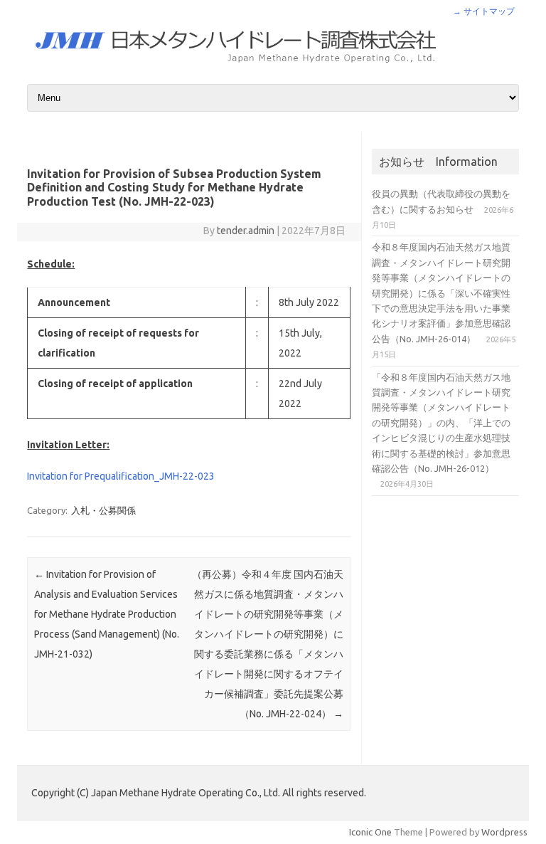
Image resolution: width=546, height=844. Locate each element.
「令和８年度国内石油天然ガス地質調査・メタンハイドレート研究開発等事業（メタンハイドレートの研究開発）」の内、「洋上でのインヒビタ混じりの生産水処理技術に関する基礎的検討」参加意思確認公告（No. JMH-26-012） (441, 422)
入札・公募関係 (103, 510)
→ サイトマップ (484, 11)
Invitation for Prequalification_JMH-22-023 (121, 476)
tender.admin (245, 230)
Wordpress (504, 832)
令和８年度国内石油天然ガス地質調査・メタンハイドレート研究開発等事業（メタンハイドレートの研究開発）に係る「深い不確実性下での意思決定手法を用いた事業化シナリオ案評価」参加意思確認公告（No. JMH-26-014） (441, 292)
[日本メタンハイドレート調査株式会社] (273, 66)
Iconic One (370, 832)
